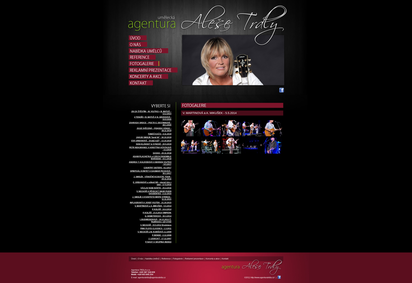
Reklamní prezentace (194, 259)
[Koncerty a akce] (153, 76)
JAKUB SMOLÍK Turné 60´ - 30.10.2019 (153, 137)
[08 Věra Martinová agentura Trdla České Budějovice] (211, 146)
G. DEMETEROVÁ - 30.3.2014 (158, 216)
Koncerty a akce (213, 259)
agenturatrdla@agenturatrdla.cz (152, 277)
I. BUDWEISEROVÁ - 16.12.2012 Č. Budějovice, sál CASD (155, 220)
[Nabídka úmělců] (153, 50)
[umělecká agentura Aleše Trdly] (152, 31)
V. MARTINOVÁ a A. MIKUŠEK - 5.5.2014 (153, 206)
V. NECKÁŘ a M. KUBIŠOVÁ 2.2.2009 (154, 232)
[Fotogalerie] (153, 63)
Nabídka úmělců (152, 259)
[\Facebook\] (279, 277)
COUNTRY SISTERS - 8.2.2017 (157, 168)
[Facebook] (281, 92)
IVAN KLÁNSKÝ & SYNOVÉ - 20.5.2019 (153, 144)
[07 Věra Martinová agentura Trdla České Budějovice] (190, 146)
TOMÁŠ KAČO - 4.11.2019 (159, 134)
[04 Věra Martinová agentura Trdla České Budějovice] (231, 128)
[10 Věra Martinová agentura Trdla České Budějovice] (252, 146)
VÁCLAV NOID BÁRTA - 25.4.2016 (155, 188)
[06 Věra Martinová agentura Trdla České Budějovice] (272, 128)
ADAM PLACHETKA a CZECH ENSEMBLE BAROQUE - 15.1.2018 (152, 157)
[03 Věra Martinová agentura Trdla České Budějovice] (211, 128)
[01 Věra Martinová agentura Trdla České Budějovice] (272, 146)
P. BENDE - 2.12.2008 (161, 235)
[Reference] (153, 57)
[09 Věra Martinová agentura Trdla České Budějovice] (231, 146)
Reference (166, 259)
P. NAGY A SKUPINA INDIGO (158, 242)
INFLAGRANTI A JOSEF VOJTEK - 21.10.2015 (150, 203)
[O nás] (153, 44)
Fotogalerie (178, 259)
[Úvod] (153, 37)
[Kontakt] (153, 82)
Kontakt (225, 259)
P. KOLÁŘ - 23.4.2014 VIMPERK (157, 213)
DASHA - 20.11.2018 (162, 153)
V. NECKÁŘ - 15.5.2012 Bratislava (155, 225)
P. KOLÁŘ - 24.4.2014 (161, 209)
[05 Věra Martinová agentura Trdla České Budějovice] (252, 128)
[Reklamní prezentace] (153, 69)
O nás (140, 259)
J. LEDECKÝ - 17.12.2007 (159, 239)
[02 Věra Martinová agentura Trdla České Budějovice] (190, 128)
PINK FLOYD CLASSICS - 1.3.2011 (155, 228)
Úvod (133, 259)
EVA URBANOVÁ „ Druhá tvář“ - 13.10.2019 (151, 141)
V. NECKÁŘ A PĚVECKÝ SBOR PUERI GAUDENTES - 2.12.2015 (153, 192)
